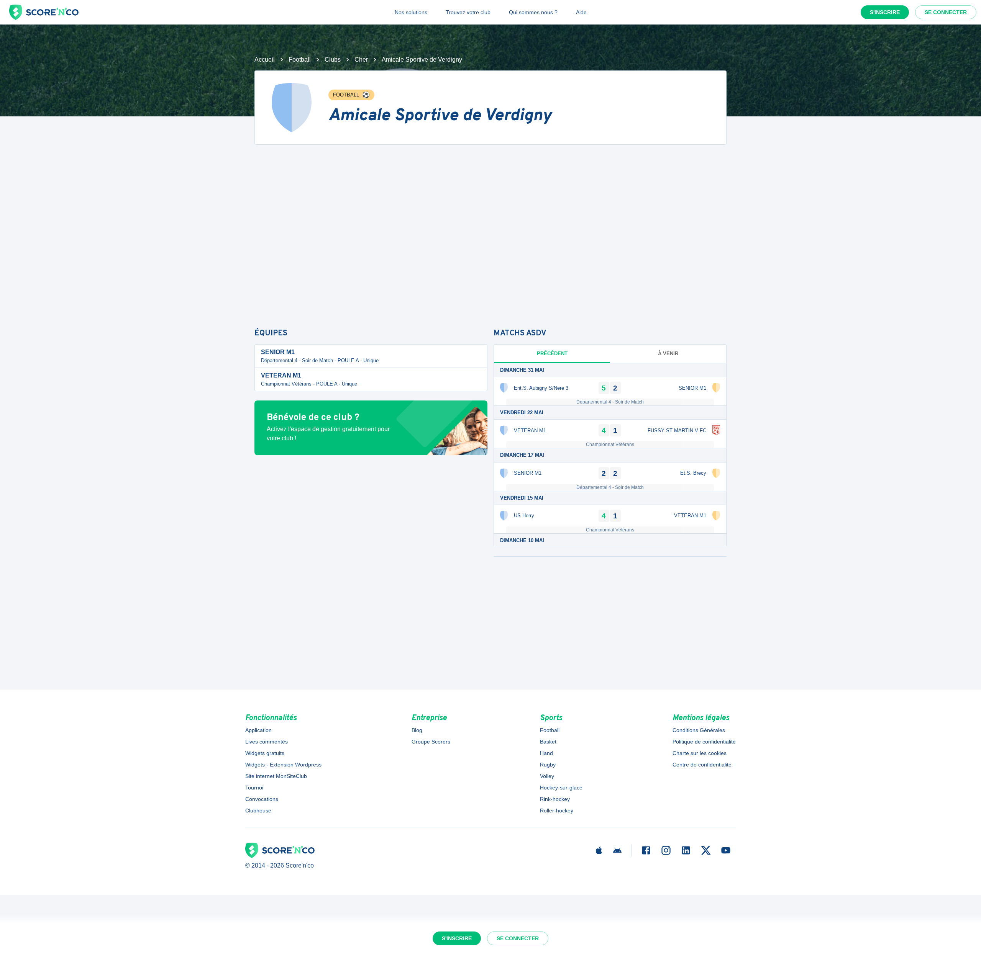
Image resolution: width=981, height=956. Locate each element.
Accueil (264, 59)
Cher (361, 59)
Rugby (548, 765)
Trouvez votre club (468, 12)
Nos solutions (411, 12)
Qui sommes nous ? (533, 12)
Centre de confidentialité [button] (702, 765)
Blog (417, 730)
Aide (581, 12)
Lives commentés (266, 742)
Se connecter (946, 12)
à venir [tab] (668, 353)
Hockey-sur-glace (561, 787)
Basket (548, 742)
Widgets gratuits (264, 753)
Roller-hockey (556, 810)
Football (300, 59)
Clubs (333, 59)
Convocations (261, 799)
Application (258, 730)
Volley (547, 776)
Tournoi (254, 787)
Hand (546, 753)
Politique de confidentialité (704, 742)
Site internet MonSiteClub (276, 776)
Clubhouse (258, 810)
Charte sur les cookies (700, 753)
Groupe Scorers (431, 742)
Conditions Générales (699, 730)
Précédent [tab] (552, 353)
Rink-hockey (555, 799)
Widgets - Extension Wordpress (283, 765)
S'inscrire (885, 12)
